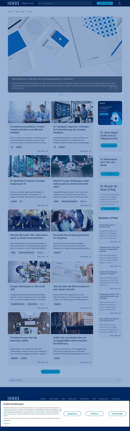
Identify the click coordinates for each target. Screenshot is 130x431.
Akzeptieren (18, 418)
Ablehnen (95, 414)
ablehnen (56, 414)
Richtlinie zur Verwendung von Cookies (39, 412)
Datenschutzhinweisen (9, 414)
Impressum (6, 423)
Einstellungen (7, 411)
